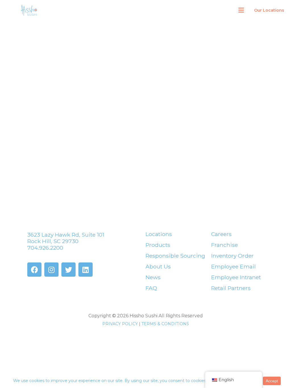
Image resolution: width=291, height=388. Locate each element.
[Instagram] (51, 269)
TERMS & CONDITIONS (165, 323)
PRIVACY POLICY (120, 323)
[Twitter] (68, 269)
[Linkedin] (85, 269)
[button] (241, 10)
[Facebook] (34, 269)
